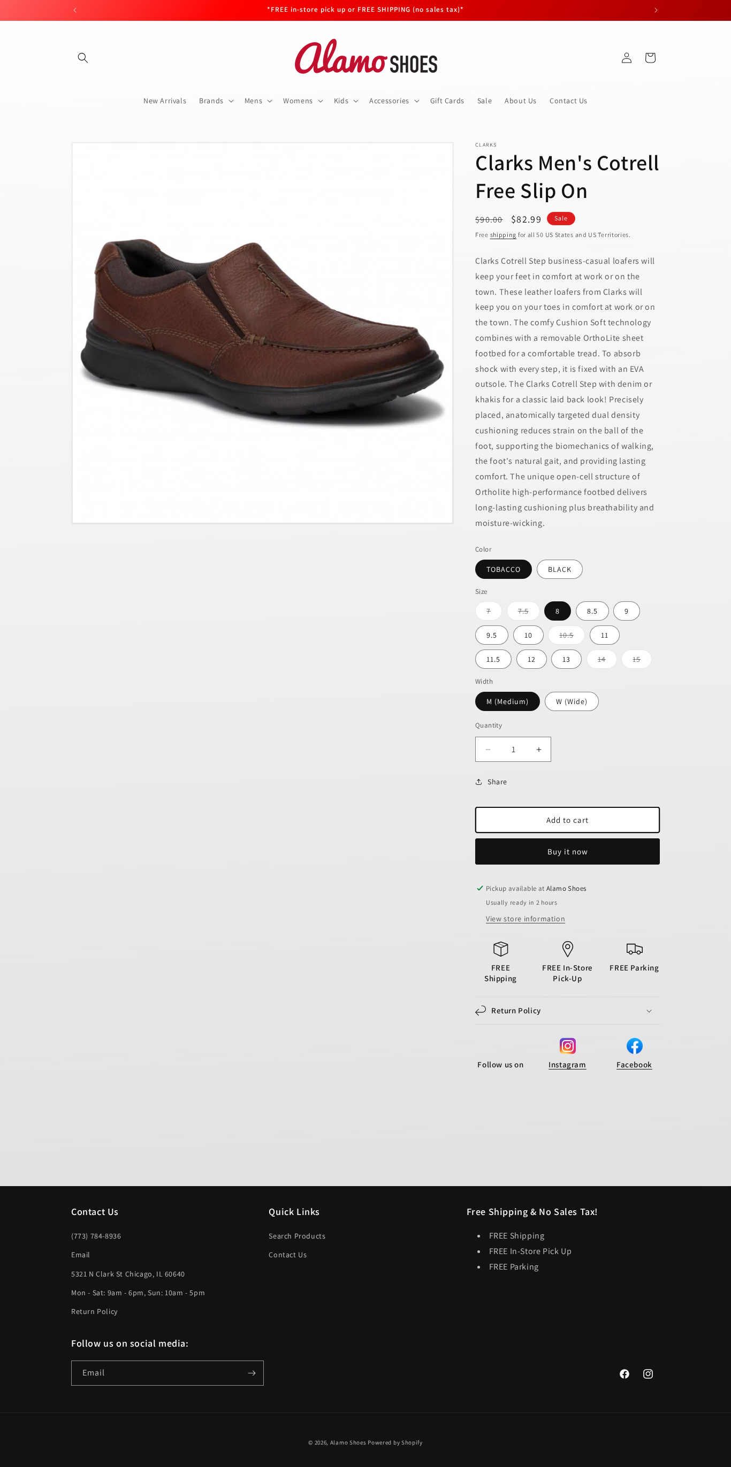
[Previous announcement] (75, 10)
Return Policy (94, 1311)
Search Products (297, 1236)
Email (80, 1254)
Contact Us (288, 1254)
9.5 (491, 635)
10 (528, 635)
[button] (83, 58)
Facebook (634, 1064)
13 (566, 659)
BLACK (560, 569)
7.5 (529, 613)
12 (532, 659)
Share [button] (497, 781)
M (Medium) (507, 701)
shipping (503, 235)
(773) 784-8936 (96, 1236)
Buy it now (567, 851)
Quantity (488, 725)
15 (642, 661)
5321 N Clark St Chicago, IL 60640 (128, 1274)
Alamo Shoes (348, 1442)
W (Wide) (572, 701)
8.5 (592, 611)
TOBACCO (503, 569)
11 (604, 635)
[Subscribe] (251, 1373)
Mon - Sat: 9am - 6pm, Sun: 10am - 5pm (138, 1292)
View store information (525, 918)
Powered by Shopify (395, 1442)
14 (607, 661)
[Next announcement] (656, 10)
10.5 (572, 637)
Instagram (567, 1064)
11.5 (493, 659)
